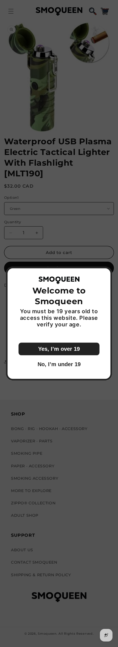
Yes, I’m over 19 (59, 349)
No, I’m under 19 (59, 364)
